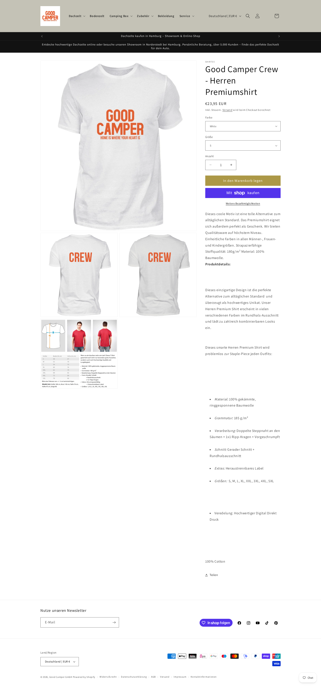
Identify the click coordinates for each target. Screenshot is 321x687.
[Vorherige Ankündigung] (42, 36)
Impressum (180, 676)
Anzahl (209, 156)
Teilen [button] (214, 575)
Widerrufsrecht (108, 676)
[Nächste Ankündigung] (279, 36)
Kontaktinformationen (203, 676)
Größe (209, 137)
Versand (228, 109)
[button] (76, 16)
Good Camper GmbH (60, 676)
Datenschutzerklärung (134, 676)
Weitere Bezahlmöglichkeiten (243, 203)
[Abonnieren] (114, 622)
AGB (153, 676)
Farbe (208, 117)
